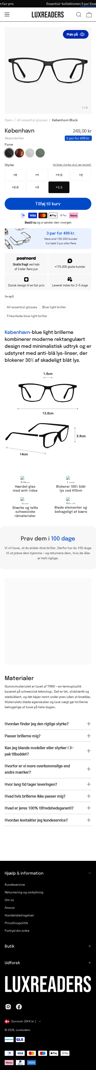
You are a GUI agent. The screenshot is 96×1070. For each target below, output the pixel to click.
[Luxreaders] (48, 14)
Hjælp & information (24, 872)
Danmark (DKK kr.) (23, 1021)
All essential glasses (32, 119)
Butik (9, 946)
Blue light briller (54, 307)
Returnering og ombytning (24, 892)
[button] (78, 14)
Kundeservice (15, 884)
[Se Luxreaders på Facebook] (18, 1006)
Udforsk (12, 962)
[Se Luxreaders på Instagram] (8, 1006)
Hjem (9, 119)
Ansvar (10, 907)
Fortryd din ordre (17, 930)
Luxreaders (23, 1030)
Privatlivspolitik (16, 922)
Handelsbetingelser (19, 915)
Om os (9, 899)
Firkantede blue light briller (27, 315)
